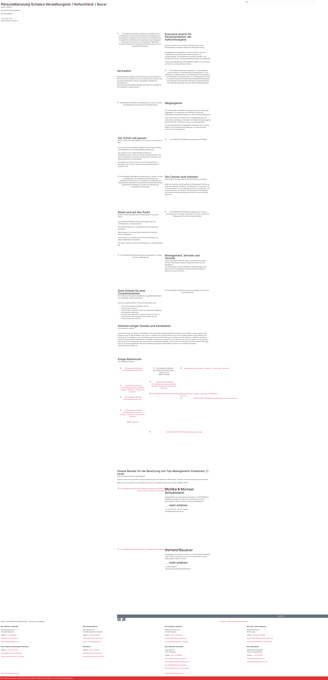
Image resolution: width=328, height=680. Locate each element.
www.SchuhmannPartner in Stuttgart (177, 641)
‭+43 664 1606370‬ (94, 635)
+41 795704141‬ (11, 635)
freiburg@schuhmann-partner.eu (11, 653)
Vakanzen (47, 4)
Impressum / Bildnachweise (228, 621)
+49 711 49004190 (176, 635)
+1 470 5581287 (257, 655)
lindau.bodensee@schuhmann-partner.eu (260, 638)
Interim (38, 4)
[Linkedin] (119, 618)
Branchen (5, 4)
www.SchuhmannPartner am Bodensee (259, 641)
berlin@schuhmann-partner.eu (92, 653)
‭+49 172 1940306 (176, 655)
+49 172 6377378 (12, 650)
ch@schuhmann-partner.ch (9, 638)
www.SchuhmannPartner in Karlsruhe (177, 662)
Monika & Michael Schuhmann (179, 491)
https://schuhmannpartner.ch (10, 641)
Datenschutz (244, 621)
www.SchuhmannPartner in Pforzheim (177, 668)
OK (76, 678)
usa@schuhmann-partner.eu (256, 658)
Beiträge (56, 4)
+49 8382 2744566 (258, 635)
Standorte (66, 4)
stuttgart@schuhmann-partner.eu (175, 638)
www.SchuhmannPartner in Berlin (93, 656)
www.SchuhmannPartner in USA (257, 662)
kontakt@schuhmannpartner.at (93, 638)
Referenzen (76, 4)
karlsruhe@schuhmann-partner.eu (175, 658)
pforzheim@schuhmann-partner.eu (176, 665)
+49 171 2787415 (93, 650)
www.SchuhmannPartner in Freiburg (12, 656)
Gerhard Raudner (179, 550)
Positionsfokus (16, 4)
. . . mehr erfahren (176, 505)
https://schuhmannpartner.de (10, 673)
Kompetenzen (28, 4)
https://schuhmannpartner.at (92, 641)
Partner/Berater (88, 4)
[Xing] (124, 618)
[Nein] (79, 678)
